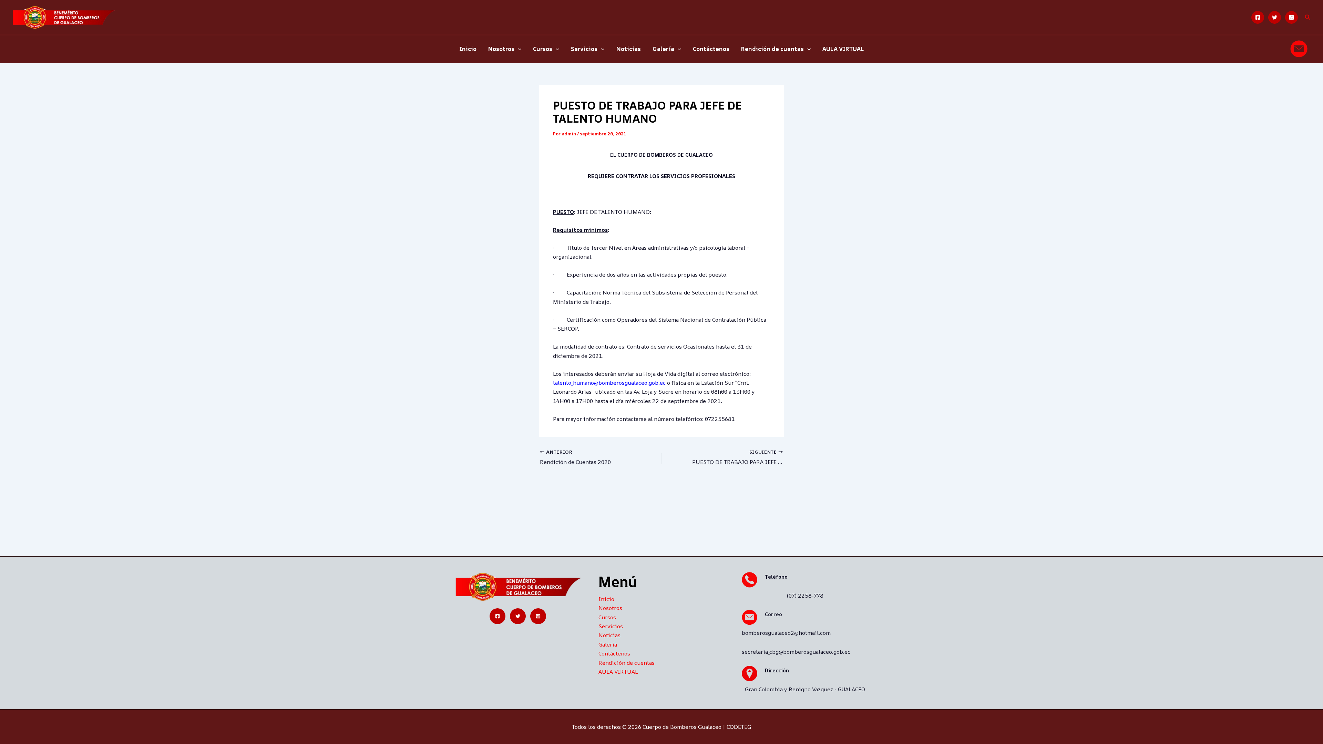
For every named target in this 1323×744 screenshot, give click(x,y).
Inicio (467, 49)
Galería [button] (663, 49)
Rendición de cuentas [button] (772, 49)
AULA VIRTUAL (843, 49)
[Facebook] (1257, 17)
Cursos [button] (542, 49)
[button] (1308, 17)
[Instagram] (1291, 17)
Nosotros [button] (501, 49)
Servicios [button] (584, 49)
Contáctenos (711, 49)
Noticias (628, 49)
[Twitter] (1274, 17)
